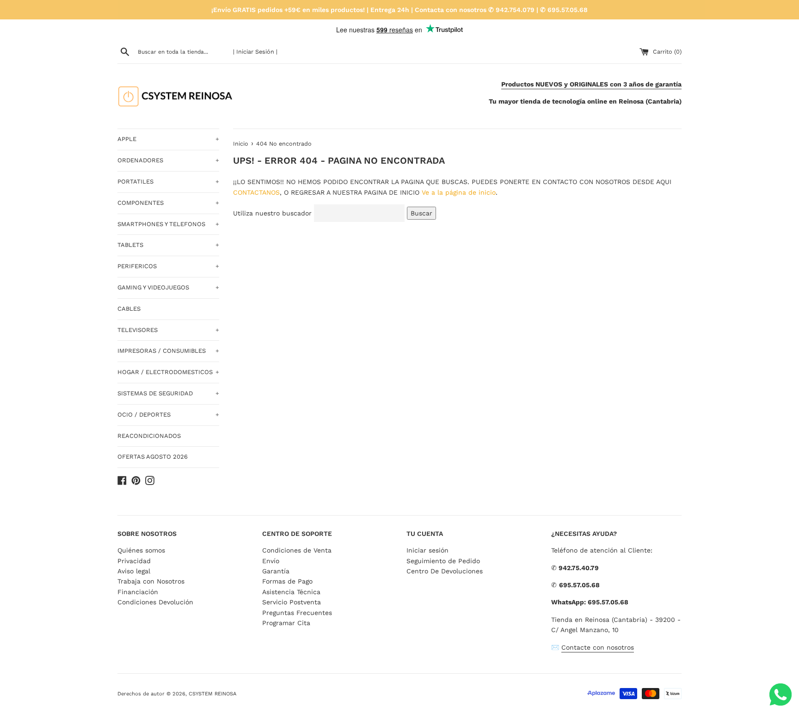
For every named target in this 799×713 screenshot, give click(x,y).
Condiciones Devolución (155, 602)
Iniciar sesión (427, 550)
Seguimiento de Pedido (443, 561)
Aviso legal (133, 571)
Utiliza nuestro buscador (272, 213)
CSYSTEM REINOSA (212, 694)
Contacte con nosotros (597, 647)
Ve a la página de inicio (459, 192)
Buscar (421, 213)
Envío (270, 561)
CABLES (129, 308)
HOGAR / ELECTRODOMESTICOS (168, 372)
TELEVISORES (168, 329)
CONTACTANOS (256, 192)
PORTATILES (168, 181)
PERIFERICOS (168, 266)
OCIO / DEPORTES (168, 414)
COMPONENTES (168, 202)
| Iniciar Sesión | (255, 51)
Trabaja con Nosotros (150, 581)
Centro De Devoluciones (444, 571)
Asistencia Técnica (291, 592)
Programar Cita (286, 623)
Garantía (275, 571)
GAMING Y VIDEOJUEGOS (168, 287)
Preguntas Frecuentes (297, 612)
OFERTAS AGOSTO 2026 (152, 456)
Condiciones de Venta (297, 550)
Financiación (137, 592)
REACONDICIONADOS (149, 435)
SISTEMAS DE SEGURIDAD (168, 393)
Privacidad (134, 561)
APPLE (168, 138)
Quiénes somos (141, 550)
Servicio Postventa (291, 602)
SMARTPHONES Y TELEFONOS (168, 224)
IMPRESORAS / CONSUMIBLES (168, 350)
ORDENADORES (168, 160)
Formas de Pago (287, 581)
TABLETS (168, 244)
